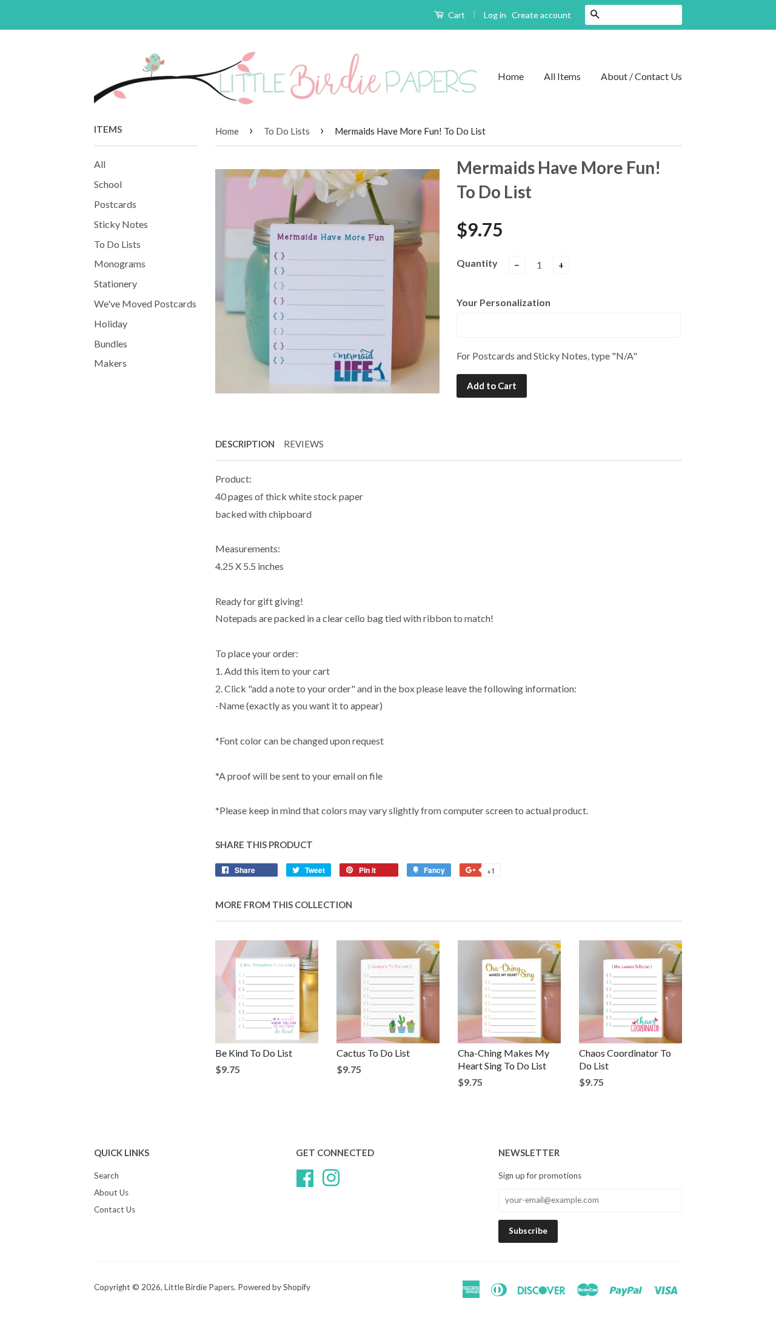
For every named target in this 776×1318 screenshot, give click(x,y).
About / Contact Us (641, 76)
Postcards (115, 204)
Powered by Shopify (274, 1287)
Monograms (120, 263)
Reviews (304, 443)
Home (511, 76)
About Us (111, 1192)
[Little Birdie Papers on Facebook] (305, 1176)
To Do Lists (117, 244)
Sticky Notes (121, 224)
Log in (495, 15)
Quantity (477, 263)
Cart (455, 15)
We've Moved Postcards (145, 303)
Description (245, 443)
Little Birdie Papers (199, 1287)
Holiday (110, 323)
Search (106, 1175)
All (99, 164)
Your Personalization (503, 302)
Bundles (110, 343)
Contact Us (114, 1209)
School (108, 184)
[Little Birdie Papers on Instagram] (331, 1176)
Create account (541, 15)
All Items (562, 76)
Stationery (115, 283)
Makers (110, 363)
